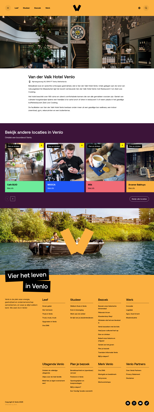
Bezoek (103, 299)
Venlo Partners (135, 364)
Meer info (10, 188)
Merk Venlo (105, 364)
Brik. (15, 404)
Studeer (75, 299)
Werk (129, 299)
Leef (45, 299)
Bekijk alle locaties (139, 199)
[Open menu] (8, 8)
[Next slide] (12, 198)
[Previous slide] (7, 198)
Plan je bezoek (79, 364)
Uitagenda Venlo (53, 364)
